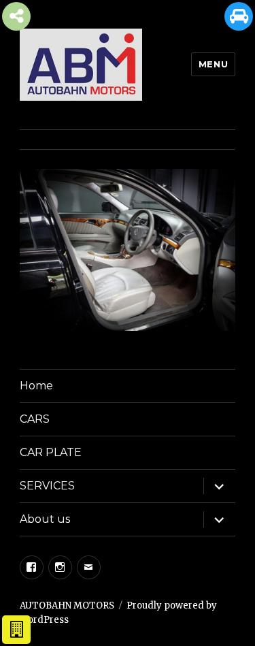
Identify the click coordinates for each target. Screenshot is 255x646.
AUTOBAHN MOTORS (67, 605)
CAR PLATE (51, 452)
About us (45, 519)
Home (36, 385)
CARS (35, 419)
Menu (213, 64)
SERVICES (47, 485)
